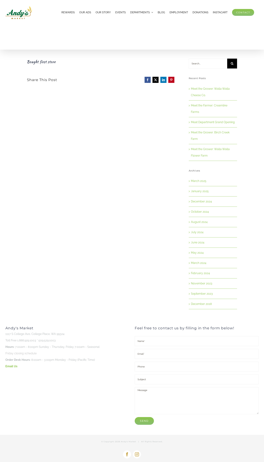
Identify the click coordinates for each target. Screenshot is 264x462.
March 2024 (198, 263)
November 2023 (201, 283)
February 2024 (200, 273)
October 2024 (200, 211)
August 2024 (199, 222)
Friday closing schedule (21, 353)
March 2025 (198, 181)
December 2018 (201, 304)
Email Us (11, 366)
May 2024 (197, 252)
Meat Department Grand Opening (213, 122)
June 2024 (197, 242)
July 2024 (197, 232)
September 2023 (202, 293)
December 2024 (201, 201)
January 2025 (200, 191)
